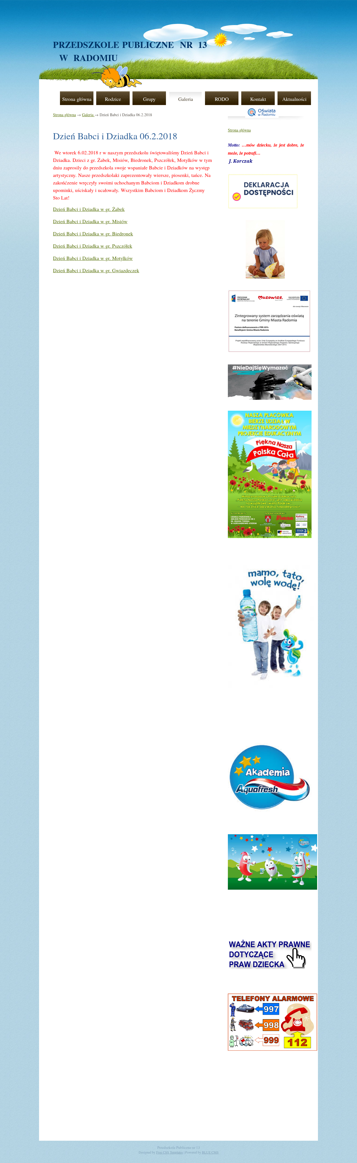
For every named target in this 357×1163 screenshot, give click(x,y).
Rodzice (113, 99)
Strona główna (76, 99)
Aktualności (294, 99)
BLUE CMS (210, 1152)
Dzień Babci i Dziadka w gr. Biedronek (93, 233)
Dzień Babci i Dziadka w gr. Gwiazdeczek (96, 270)
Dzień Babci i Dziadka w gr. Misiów (90, 221)
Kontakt (258, 99)
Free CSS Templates (169, 1152)
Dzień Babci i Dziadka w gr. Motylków (93, 258)
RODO (222, 99)
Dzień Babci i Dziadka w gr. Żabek (89, 209)
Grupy (149, 99)
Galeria (185, 99)
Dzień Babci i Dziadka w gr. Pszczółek (92, 245)
